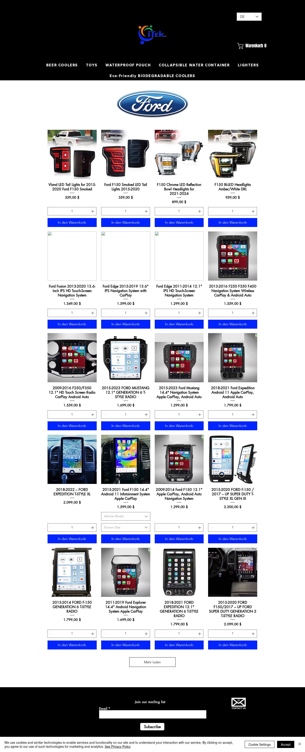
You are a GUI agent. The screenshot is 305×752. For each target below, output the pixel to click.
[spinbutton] (72, 211)
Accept (285, 744)
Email (103, 708)
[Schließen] (299, 744)
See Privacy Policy (118, 746)
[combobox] (125, 516)
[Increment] (93, 211)
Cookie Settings (260, 744)
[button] (249, 46)
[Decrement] (51, 211)
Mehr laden (152, 662)
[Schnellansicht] (72, 154)
